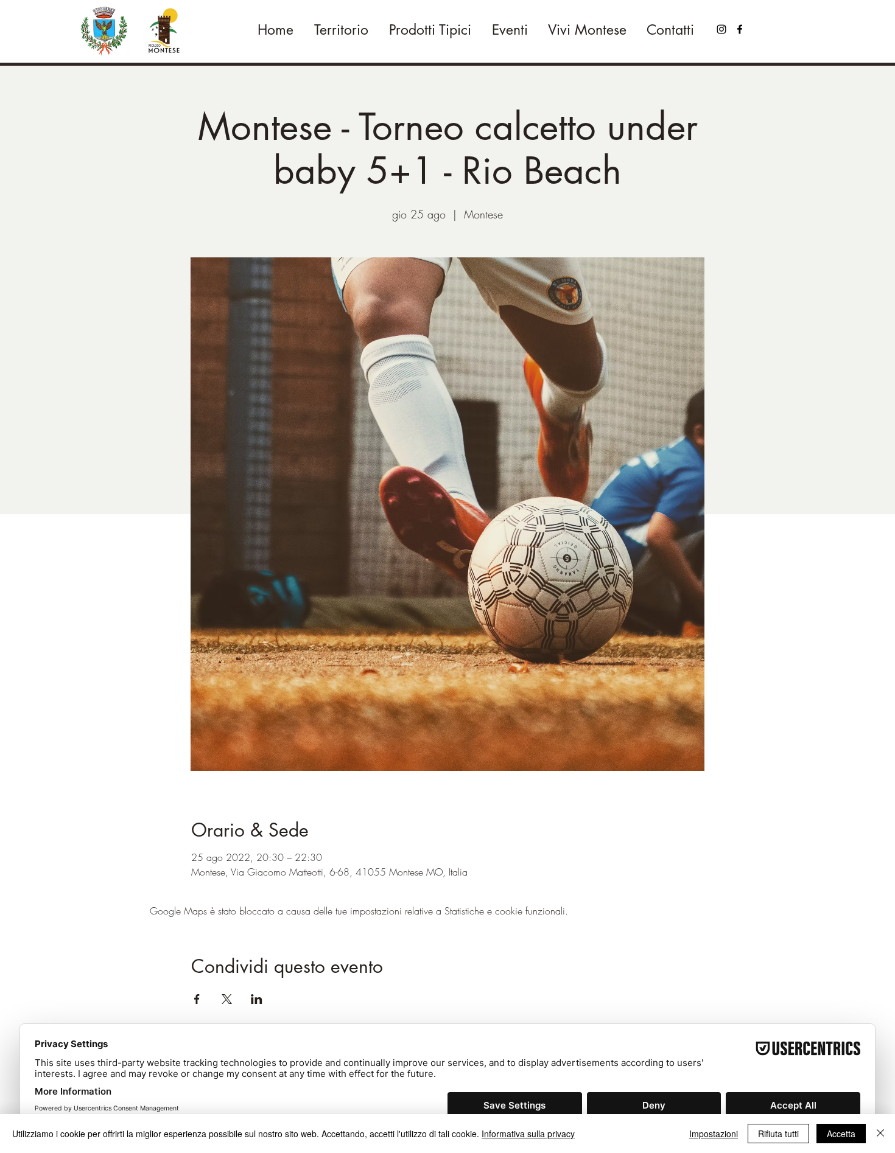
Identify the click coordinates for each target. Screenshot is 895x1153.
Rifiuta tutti (778, 1133)
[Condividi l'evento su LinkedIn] (256, 999)
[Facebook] (740, 29)
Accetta (841, 1133)
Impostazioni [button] (713, 1133)
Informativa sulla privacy (528, 1133)
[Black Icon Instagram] (721, 29)
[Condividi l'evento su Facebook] (197, 999)
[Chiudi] (880, 1133)
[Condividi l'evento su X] (227, 999)
